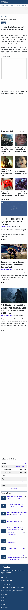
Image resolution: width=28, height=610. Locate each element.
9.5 (25, 485)
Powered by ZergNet (23, 131)
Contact (4, 594)
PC (24, 496)
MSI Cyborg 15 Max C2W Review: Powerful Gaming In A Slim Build (7, 150)
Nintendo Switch (17, 530)
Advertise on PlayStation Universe (12, 591)
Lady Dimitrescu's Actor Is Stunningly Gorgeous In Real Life (21, 171)
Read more (3, 239)
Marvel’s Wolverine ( (13, 521)
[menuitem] (2, 5)
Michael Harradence (7, 32)
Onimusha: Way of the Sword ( (16, 512)
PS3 (25, 463)
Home (2, 5)
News (18, 5)
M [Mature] (23, 482)
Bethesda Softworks (21, 466)
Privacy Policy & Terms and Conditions (13, 587)
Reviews (5, 607)
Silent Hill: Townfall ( (13, 548)
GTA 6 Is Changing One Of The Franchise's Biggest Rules (6, 172)
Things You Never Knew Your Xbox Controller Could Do (6, 194)
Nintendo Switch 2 (19, 504)
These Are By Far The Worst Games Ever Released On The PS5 (20, 149)
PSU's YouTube (7, 580)
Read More (14, 488)
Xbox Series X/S (15, 499)
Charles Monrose (6, 226)
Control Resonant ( (12, 540)
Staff (3, 601)
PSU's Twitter (6, 584)
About (4, 597)
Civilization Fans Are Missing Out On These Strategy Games (21, 194)
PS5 (7, 5)
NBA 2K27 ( (10, 504)
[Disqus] (14, 393)
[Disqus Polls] (14, 354)
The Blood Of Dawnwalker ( (15, 496)
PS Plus (13, 5)
